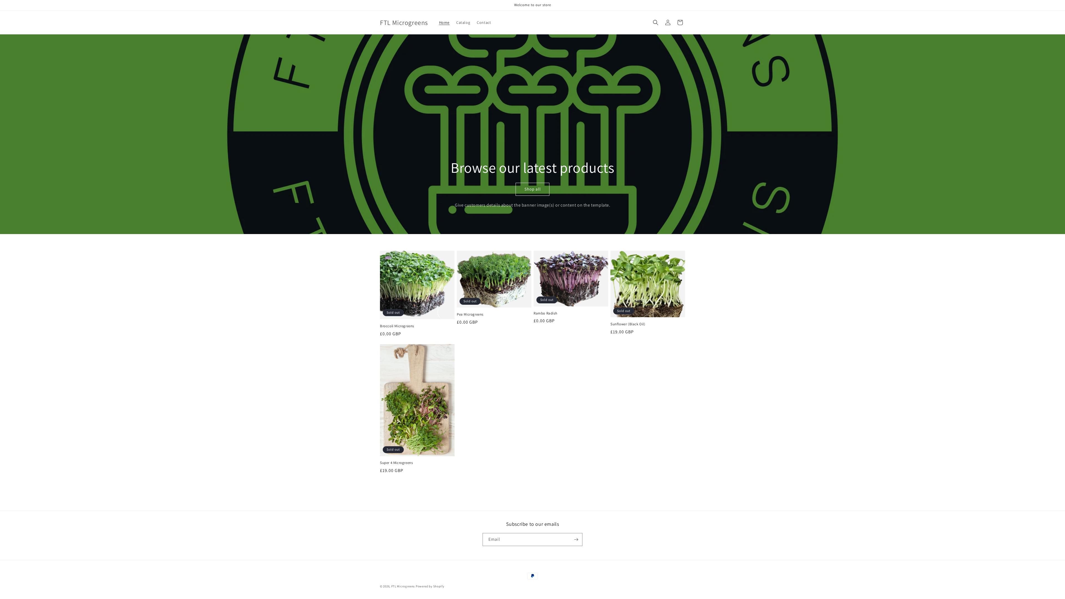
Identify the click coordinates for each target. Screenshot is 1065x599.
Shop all (532, 189)
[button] (656, 22)
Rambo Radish (545, 313)
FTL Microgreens (403, 586)
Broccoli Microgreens (397, 326)
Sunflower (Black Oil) (627, 324)
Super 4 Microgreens (396, 463)
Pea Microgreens (470, 314)
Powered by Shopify (430, 586)
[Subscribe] (576, 539)
